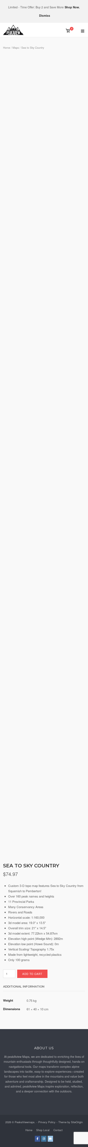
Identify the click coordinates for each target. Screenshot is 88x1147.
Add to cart (32, 974)
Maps (15, 47)
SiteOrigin (77, 1122)
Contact (58, 1130)
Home (6, 47)
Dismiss (44, 15)
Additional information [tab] (23, 986)
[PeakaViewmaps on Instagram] (43, 1139)
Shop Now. (72, 7)
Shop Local (43, 1130)
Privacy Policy (46, 1122)
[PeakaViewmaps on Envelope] (50, 1139)
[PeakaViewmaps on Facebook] (37, 1139)
